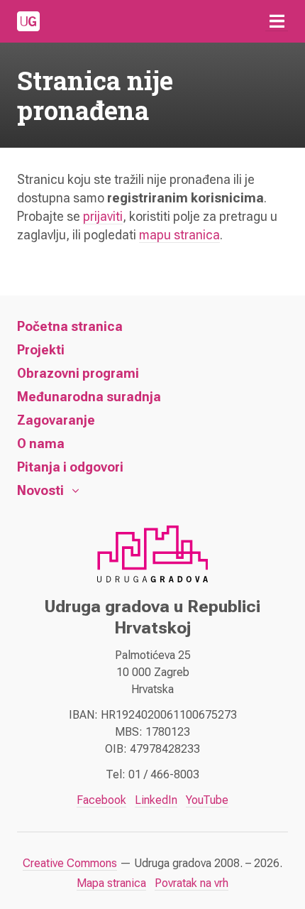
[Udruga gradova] (28, 21)
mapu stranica (179, 234)
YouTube (207, 800)
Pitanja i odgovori (70, 466)
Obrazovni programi (78, 373)
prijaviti (103, 216)
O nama (41, 443)
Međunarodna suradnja (89, 396)
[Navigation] (276, 21)
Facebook (101, 800)
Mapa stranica (111, 883)
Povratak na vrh (191, 883)
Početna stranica (70, 326)
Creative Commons (70, 863)
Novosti (40, 490)
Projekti (41, 349)
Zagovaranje (56, 420)
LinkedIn (156, 800)
